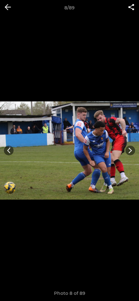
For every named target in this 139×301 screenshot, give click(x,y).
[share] (131, 7)
